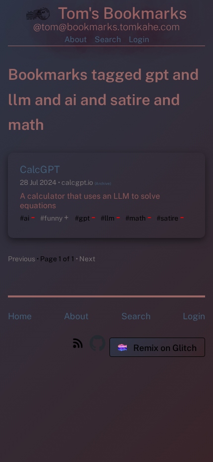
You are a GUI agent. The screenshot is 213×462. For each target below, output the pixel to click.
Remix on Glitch (164, 348)
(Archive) (103, 183)
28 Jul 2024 (39, 182)
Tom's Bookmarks (120, 13)
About (75, 39)
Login (139, 39)
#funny (51, 218)
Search (108, 39)
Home (20, 316)
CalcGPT (40, 169)
